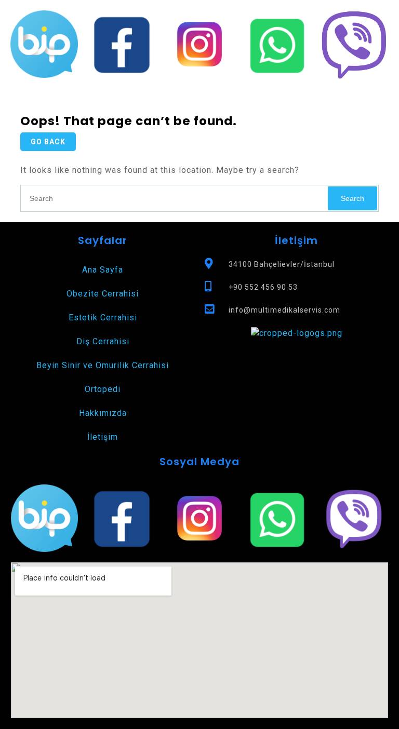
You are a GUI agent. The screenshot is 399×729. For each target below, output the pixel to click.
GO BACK (48, 142)
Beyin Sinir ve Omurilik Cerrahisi (102, 365)
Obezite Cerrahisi (102, 294)
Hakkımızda (103, 413)
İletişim (102, 437)
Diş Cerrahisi (102, 341)
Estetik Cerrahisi (103, 317)
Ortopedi (103, 389)
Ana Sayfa (102, 270)
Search (352, 198)
